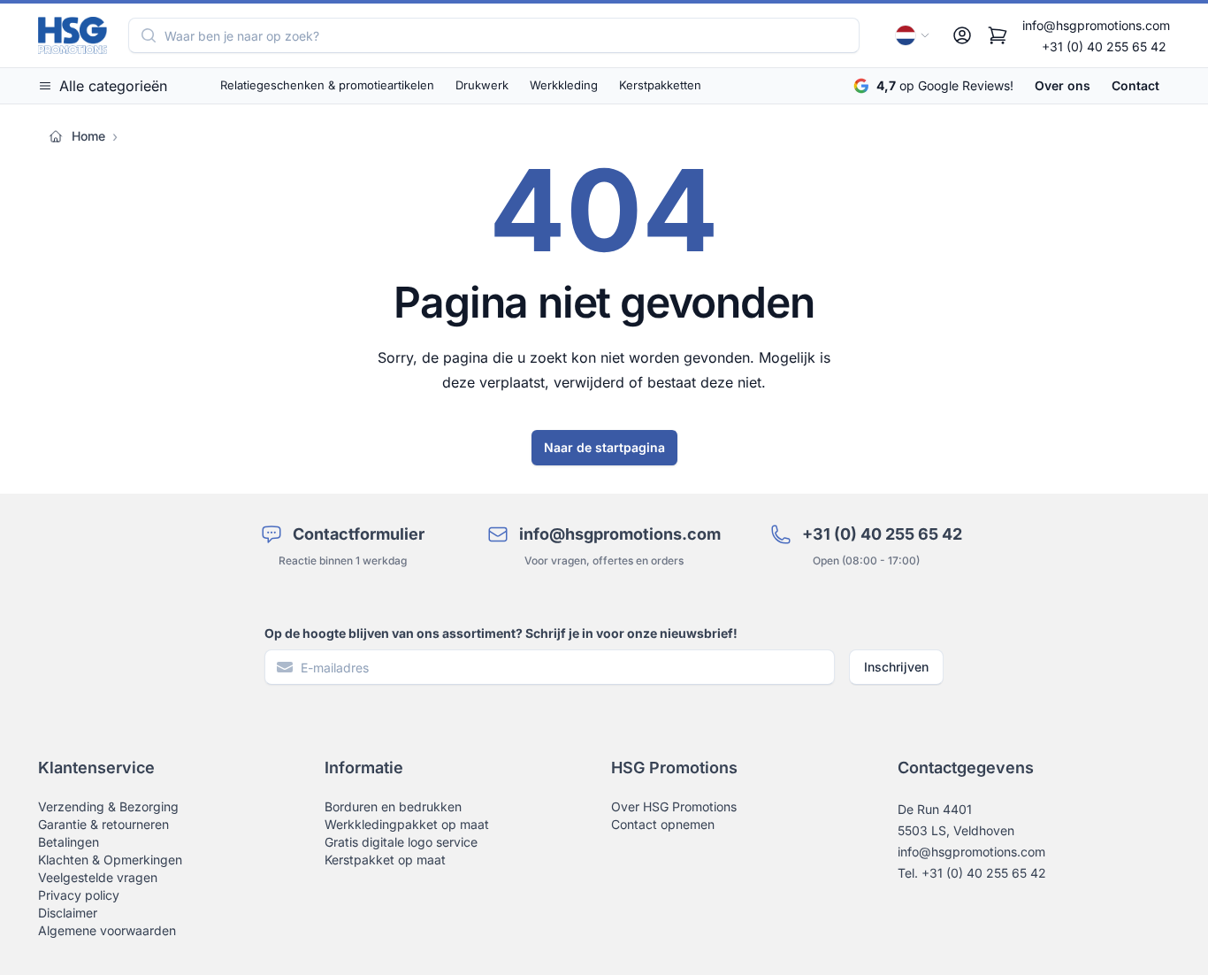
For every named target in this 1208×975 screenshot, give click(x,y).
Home (88, 135)
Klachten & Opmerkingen (110, 859)
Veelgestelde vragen (97, 877)
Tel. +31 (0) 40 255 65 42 (972, 872)
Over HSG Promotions (674, 806)
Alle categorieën (113, 86)
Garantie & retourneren (103, 824)
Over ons (1062, 85)
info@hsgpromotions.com (1096, 25)
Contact (1135, 85)
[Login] (962, 35)
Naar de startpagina (604, 447)
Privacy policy (78, 894)
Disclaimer (67, 912)
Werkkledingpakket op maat (407, 824)
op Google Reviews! (944, 85)
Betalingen (68, 841)
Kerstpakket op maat (385, 859)
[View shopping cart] (997, 35)
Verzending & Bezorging (108, 806)
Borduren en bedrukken (393, 806)
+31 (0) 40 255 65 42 (1104, 46)
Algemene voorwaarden (107, 930)
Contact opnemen (663, 824)
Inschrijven (896, 666)
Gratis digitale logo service (401, 841)
